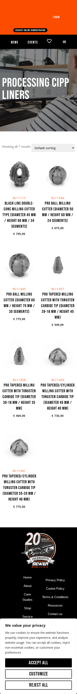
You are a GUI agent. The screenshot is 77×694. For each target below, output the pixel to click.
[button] (64, 42)
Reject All (38, 685)
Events (33, 42)
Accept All (38, 663)
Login (56, 17)
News (14, 42)
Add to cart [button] (19, 202)
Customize (38, 674)
